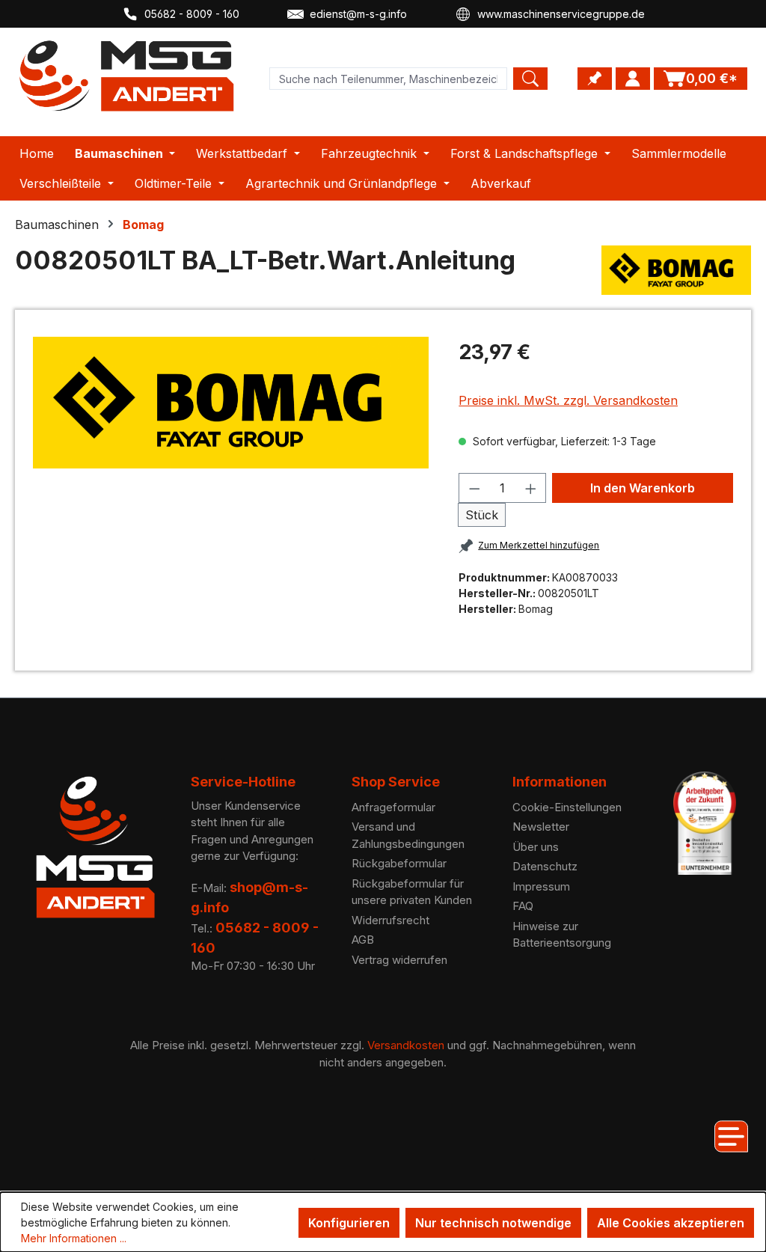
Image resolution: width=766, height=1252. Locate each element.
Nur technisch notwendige (493, 1222)
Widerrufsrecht (390, 920)
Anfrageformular (393, 807)
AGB (363, 939)
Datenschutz (544, 866)
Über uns (535, 847)
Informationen (559, 782)
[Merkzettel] (594, 78)
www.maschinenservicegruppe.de (561, 13)
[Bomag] (676, 270)
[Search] (530, 78)
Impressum (541, 886)
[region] (231, 402)
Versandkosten (405, 1045)
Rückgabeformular (399, 863)
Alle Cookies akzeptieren (670, 1222)
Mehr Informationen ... (73, 1238)
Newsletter (540, 826)
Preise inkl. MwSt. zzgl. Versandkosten (568, 400)
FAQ (522, 906)
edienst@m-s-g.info (358, 13)
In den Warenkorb (642, 487)
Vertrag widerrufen (399, 960)
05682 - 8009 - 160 (191, 13)
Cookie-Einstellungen (567, 807)
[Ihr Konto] (633, 78)
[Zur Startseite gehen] (127, 76)
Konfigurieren (349, 1222)
